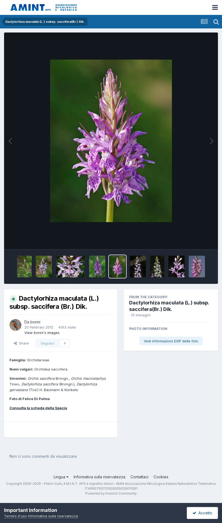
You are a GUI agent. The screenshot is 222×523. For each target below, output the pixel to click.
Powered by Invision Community (111, 493)
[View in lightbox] (111, 141)
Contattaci (139, 477)
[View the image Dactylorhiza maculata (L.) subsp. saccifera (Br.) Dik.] (24, 266)
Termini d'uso (15, 516)
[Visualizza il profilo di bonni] (15, 325)
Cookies (161, 477)
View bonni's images (42, 332)
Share (23, 343)
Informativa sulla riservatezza (99, 477)
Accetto (204, 513)
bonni (35, 322)
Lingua (60, 477)
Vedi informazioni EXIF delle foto (171, 341)
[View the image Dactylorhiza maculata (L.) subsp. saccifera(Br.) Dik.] (138, 266)
